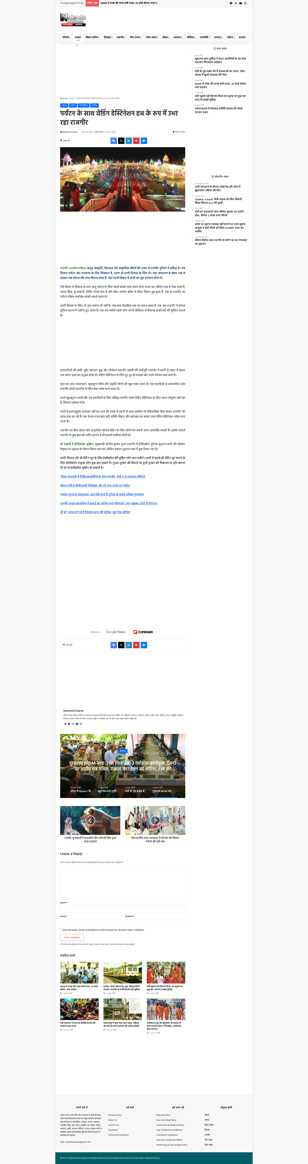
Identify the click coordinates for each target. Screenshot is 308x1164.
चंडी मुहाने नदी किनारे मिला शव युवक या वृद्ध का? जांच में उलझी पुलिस (165, 988)
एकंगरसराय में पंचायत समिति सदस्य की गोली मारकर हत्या (78, 1024)
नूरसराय (123, 751)
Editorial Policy (163, 1115)
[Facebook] (114, 141)
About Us (112, 1120)
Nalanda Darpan (70, 132)
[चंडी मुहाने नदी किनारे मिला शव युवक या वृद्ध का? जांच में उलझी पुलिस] (166, 972)
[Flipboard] (143, 632)
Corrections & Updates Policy (170, 1125)
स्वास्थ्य (177, 37)
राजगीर (120, 37)
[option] (122, 766)
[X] (121, 141)
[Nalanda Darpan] (73, 19)
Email (64, 916)
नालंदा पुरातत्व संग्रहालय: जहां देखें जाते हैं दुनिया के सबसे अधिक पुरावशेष (102, 494)
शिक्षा (165, 37)
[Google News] (116, 632)
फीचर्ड (65, 37)
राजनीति (204, 37)
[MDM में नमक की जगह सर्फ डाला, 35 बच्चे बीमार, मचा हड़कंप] (79, 972)
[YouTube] (77, 724)
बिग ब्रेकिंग (83, 105)
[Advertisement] (186, 17)
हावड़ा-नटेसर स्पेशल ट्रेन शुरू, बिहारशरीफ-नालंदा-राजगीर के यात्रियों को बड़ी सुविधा (122, 988)
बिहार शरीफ (92, 37)
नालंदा (78, 37)
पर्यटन (230, 37)
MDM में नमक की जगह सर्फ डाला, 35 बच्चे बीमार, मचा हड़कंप (131, 3)
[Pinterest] (136, 141)
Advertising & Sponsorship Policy (171, 1145)
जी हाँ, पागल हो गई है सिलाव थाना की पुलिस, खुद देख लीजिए (95, 512)
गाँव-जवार (135, 37)
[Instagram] (81, 724)
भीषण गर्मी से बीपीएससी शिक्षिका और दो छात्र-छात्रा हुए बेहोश (95, 486)
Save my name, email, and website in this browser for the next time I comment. (103, 930)
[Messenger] (144, 141)
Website (129, 916)
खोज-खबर (151, 37)
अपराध (217, 37)
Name (64, 902)
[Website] (65, 724)
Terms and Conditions (118, 1135)
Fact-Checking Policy (166, 1120)
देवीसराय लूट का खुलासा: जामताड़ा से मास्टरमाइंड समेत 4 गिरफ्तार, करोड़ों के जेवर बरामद (164, 1026)
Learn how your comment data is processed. (115, 944)
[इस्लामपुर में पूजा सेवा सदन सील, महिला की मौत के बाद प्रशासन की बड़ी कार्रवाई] (122, 1009)
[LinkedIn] (129, 141)
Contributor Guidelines (167, 1135)
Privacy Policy (114, 1115)
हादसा (242, 37)
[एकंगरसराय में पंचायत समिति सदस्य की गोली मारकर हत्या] (79, 1009)
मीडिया (190, 37)
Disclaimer (113, 1130)
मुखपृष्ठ (65, 98)
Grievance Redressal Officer (169, 1140)
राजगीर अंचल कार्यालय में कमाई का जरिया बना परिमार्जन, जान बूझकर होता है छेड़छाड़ (108, 503)
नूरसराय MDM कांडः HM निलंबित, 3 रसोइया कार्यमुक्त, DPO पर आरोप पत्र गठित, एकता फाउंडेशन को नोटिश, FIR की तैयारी (122, 769)
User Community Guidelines (169, 1130)
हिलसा (107, 37)
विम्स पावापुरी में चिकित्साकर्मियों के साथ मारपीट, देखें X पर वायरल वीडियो (102, 477)
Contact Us (113, 1125)
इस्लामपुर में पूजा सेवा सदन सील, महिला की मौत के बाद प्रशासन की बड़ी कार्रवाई (121, 1024)
